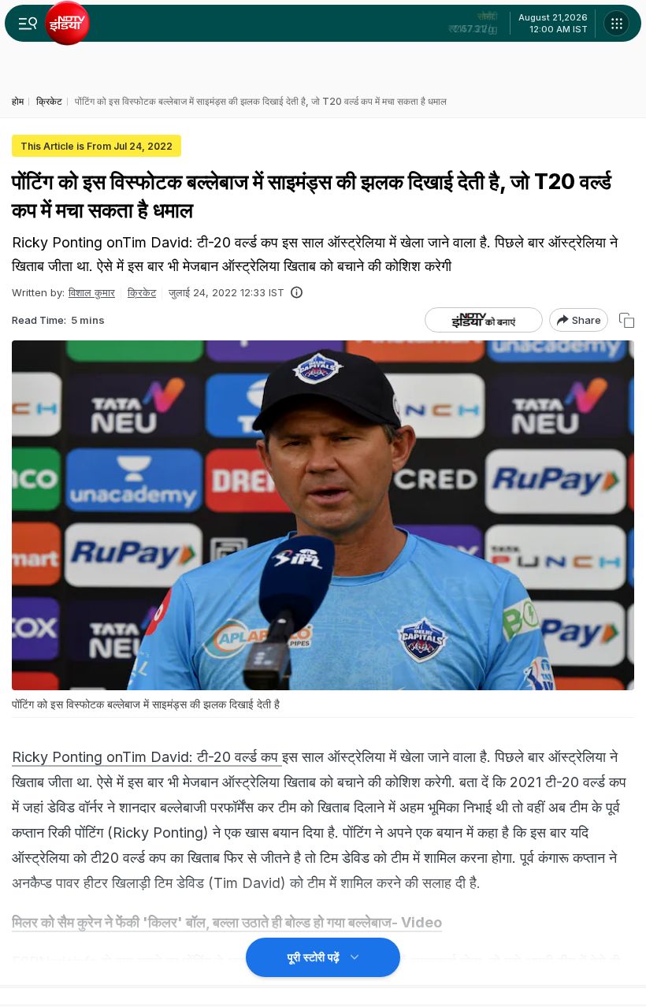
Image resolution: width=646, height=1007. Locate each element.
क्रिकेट (142, 292)
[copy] (626, 320)
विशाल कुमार (92, 292)
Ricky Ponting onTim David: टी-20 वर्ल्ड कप (147, 757)
